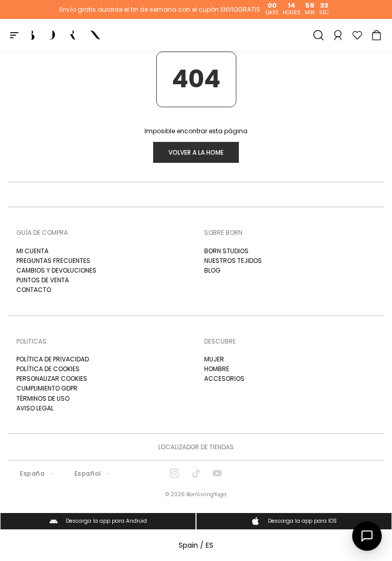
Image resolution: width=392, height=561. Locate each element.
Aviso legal (35, 408)
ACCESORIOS (224, 378)
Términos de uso (42, 398)
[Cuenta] (338, 35)
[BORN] (65, 35)
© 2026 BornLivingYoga (196, 494)
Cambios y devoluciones (56, 270)
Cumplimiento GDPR (47, 388)
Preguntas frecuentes (53, 260)
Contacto (33, 289)
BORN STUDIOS (226, 251)
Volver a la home (196, 152)
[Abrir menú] (14, 35)
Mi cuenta (32, 251)
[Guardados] (357, 35)
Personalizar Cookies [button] (51, 378)
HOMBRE (216, 368)
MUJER (214, 359)
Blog (212, 270)
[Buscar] (318, 35)
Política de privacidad (52, 359)
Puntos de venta (42, 280)
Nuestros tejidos (233, 260)
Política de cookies (48, 368)
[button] (377, 35)
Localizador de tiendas (196, 447)
